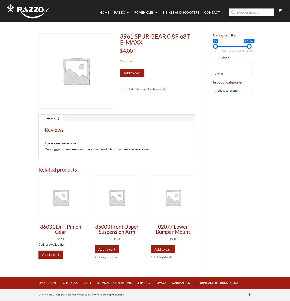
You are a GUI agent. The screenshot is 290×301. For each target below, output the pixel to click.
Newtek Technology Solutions (107, 294)
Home (104, 12)
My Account (48, 282)
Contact (212, 12)
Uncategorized (156, 89)
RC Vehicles (144, 12)
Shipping (143, 282)
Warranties (180, 282)
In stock (224, 57)
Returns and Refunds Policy (217, 282)
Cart (87, 282)
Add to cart (132, 73)
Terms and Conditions (114, 282)
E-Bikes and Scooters (181, 12)
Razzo (119, 12)
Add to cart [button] (106, 249)
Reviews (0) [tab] (51, 118)
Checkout (71, 282)
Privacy (161, 282)
